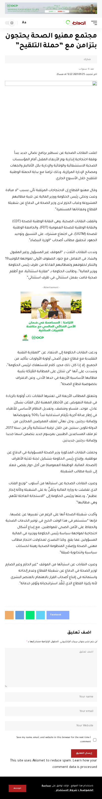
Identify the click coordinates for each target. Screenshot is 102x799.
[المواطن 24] (76, 23)
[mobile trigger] (93, 23)
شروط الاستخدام (66, 790)
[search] (32, 23)
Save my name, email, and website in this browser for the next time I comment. (54, 740)
